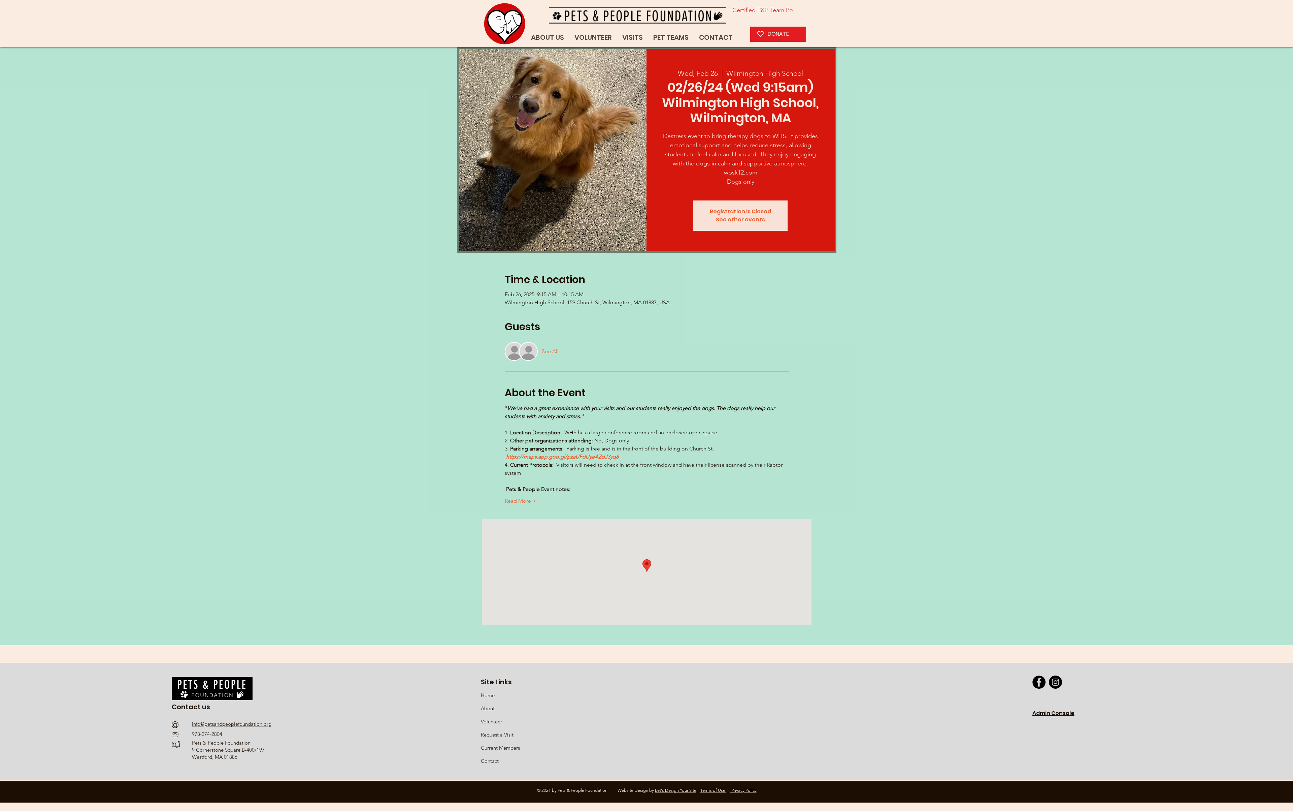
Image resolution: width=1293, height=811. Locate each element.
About (488, 708)
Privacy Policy (743, 790)
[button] (671, 37)
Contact (490, 761)
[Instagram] (1055, 682)
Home (488, 695)
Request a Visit (497, 734)
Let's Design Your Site (675, 790)
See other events (740, 219)
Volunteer (491, 721)
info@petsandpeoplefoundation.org (231, 724)
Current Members (500, 748)
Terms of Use (713, 790)
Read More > (520, 501)
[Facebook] (1039, 682)
